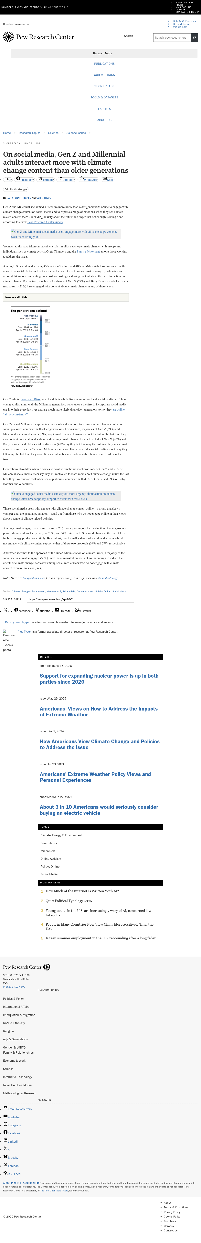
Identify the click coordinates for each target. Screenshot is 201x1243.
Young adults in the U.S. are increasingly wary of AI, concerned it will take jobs (100, 912)
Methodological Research (19, 1093)
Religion (8, 1031)
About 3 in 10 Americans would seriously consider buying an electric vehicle (99, 809)
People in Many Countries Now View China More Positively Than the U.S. (99, 926)
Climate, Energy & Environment (28, 591)
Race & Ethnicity (14, 1023)
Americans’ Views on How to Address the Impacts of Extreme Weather (99, 711)
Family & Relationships (18, 1052)
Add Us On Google (16, 189)
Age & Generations (15, 1039)
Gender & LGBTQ (14, 1047)
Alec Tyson (44, 198)
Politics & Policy (13, 998)
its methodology (108, 578)
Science (8, 1069)
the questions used (34, 578)
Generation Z (54, 591)
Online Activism (85, 591)
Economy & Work (14, 1060)
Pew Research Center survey (45, 222)
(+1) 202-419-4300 (14, 986)
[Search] (194, 37)
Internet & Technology (17, 1077)
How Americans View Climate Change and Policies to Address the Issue (100, 744)
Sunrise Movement (88, 251)
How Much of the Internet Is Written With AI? (82, 891)
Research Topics (103, 53)
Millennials (69, 591)
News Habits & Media (17, 1085)
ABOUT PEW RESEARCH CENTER (21, 1183)
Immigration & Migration (19, 1015)
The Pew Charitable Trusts (54, 1190)
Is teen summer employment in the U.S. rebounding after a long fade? (101, 938)
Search (128, 36)
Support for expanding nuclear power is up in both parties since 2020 (99, 678)
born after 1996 (30, 399)
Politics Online (103, 591)
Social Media (119, 591)
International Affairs (16, 1007)
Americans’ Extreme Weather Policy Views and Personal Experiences (95, 777)
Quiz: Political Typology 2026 (69, 901)
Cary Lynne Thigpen (19, 198)
